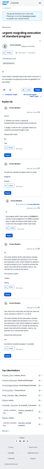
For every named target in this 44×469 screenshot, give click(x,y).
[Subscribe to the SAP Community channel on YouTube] (24, 441)
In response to (28, 204)
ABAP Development (8, 63)
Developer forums (29, 16)
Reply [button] (38, 90)
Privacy (11, 447)
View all (5, 431)
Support (33, 458)
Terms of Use (33, 447)
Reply (7, 155)
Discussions (7, 8)
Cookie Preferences (11, 464)
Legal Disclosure (33, 453)
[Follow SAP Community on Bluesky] (20, 441)
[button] (4, 53)
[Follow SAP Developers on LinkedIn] (27, 441)
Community (14, 3)
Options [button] (40, 41)
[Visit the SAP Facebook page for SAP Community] (16, 441)
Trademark (11, 458)
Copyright (11, 453)
